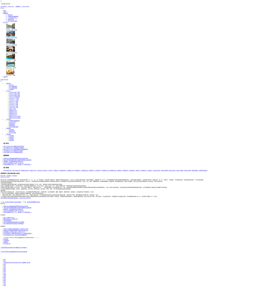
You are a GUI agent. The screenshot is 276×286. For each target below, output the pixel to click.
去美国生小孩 (70, 170)
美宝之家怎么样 (16, 170)
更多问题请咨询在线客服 (7, 198)
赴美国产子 (98, 170)
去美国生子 (77, 170)
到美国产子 (92, 170)
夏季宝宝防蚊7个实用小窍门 (10, 219)
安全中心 (11, 84)
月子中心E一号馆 (13, 104)
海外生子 (138, 170)
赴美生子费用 (164, 170)
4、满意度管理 (10, 19)
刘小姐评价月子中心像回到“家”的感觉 (13, 150)
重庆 (4, 270)
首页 (4, 10)
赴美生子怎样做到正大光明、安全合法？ (13, 163)
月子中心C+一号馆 (14, 98)
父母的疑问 (6, 240)
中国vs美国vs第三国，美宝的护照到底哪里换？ (15, 235)
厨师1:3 (5, 12)
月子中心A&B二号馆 (14, 93)
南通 (4, 274)
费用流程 (5, 13)
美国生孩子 (125, 170)
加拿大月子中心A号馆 (14, 116)
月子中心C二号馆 (13, 102)
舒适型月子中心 (13, 113)
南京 (4, 259)
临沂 (16, 261)
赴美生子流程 (171, 170)
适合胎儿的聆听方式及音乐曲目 (13, 202)
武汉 (4, 279)
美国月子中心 (33, 170)
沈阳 (4, 285)
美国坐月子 (144, 170)
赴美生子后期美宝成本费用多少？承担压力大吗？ (16, 229)
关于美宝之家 (6, 243)
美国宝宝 (119, 170)
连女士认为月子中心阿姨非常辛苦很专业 (13, 146)
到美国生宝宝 (113, 170)
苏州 (4, 271)
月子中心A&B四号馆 (14, 96)
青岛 (4, 282)
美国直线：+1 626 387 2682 (22, 6)
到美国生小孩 (105, 170)
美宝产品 (11, 137)
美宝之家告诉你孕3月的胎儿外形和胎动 (13, 223)
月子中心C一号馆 (13, 101)
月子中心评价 (12, 132)
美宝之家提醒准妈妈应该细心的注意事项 (13, 222)
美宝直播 (11, 129)
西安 (4, 277)
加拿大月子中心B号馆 (14, 118)
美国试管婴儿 (195, 170)
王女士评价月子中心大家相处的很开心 (13, 152)
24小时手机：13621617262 (7, 6)
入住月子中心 (12, 122)
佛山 (4, 268)
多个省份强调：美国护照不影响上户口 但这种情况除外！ (17, 233)
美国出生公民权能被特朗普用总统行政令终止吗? (15, 158)
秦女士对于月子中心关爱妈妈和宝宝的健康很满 (15, 149)
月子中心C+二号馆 (14, 99)
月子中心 (5, 22)
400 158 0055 (5, 79)
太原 (4, 276)
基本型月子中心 (13, 115)
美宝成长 (8, 134)
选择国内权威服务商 (14, 120)
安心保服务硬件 (13, 86)
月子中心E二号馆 (13, 105)
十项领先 (11, 89)
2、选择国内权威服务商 (12, 16)
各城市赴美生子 (25, 170)
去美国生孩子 (62, 170)
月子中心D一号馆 (13, 107)
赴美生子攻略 (179, 170)
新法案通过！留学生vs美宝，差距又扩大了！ (14, 232)
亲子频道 (11, 135)
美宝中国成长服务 (13, 126)
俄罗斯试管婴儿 (203, 170)
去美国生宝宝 (84, 170)
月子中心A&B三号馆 (14, 95)
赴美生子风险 (187, 170)
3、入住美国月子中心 (11, 18)
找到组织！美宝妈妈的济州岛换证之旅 (13, 161)
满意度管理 (12, 125)
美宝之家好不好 (7, 170)
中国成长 (11, 138)
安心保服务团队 (13, 88)
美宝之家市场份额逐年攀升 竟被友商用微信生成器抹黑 (17, 160)
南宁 (4, 265)
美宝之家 (40, 170)
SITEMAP (36, 237)
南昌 (4, 280)
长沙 (4, 273)
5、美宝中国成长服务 (11, 21)
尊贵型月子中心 (13, 112)
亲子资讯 (14, 175)
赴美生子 (45, 170)
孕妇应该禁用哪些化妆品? (33, 202)
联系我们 (5, 242)
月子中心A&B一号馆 (14, 92)
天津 (4, 267)
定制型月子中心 (13, 110)
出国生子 (150, 170)
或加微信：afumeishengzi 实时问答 (22, 198)
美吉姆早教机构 (7, 220)
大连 (4, 283)
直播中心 (5, 76)
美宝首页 (5, 239)
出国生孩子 (132, 170)
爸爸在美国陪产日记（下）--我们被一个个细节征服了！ (17, 164)
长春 (4, 264)
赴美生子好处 (156, 170)
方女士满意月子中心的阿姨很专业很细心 (13, 147)
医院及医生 (12, 123)
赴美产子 (50, 170)
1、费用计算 (9, 15)
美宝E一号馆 (12, 108)
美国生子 (56, 170)
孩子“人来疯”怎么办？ (9, 217)
